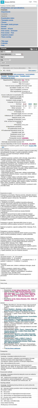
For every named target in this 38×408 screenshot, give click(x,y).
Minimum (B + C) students (13, 115)
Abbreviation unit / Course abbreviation (14, 68)
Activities (4, 280)
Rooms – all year (7, 28)
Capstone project (7, 35)
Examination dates (7, 18)
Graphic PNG (32, 145)
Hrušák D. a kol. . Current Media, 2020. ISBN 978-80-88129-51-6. (20, 317)
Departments (5, 12)
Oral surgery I (32, 70)
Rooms (3, 26)
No (24, 117)
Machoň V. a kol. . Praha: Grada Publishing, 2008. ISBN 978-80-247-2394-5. (20, 335)
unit (2, 51)
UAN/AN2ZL (25, 138)
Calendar (4, 43)
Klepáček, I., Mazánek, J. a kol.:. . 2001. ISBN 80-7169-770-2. (19, 309)
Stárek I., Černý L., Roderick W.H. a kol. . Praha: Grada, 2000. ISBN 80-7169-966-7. (20, 331)
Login (30, 1)
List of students (30, 74)
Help (3, 45)
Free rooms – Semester (9, 30)
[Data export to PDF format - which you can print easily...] (31, 49)
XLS (3, 147)
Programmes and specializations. (13, 8)
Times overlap (6, 37)
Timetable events (7, 20)
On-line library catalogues (13, 348)
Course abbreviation (6, 54)
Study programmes (18, 74)
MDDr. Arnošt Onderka (18, 294)
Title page (4, 41)
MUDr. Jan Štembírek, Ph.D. (26, 296)
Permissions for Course (8, 78)
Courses (4, 10)
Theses (3, 22)
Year (2, 60)
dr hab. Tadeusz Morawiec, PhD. (21, 290)
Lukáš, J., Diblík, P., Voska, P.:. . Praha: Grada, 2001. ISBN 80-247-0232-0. (20, 340)
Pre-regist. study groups (9, 24)
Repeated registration (15, 110)
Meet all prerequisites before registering (20, 140)
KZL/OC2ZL (25, 143)
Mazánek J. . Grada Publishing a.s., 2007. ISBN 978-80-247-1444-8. (19, 320)
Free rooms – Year (7, 33)
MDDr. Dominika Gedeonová (23, 291)
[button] (2, 2)
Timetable (4, 76)
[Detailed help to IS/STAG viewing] (36, 49)
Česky (35, 1)
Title (2, 57)
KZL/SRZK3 (32, 143)
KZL (23, 80)
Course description (6, 74)
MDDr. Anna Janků (9, 293)
